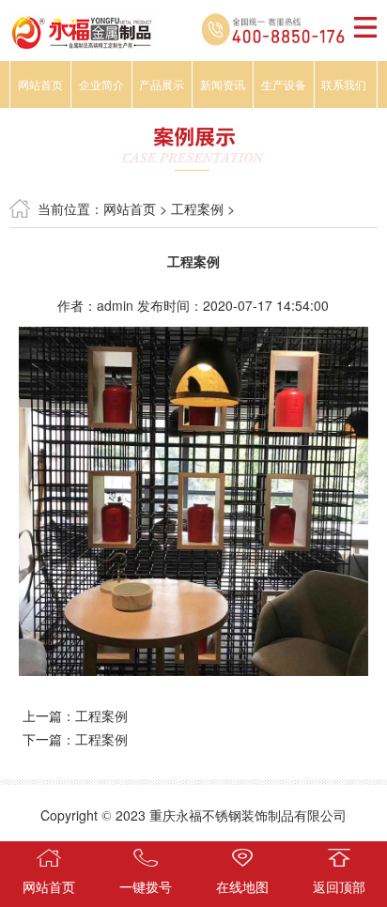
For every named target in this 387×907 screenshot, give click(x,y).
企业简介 (101, 84)
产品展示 (161, 84)
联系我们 (343, 84)
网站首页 (40, 84)
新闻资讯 (222, 84)
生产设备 (283, 84)
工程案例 (197, 208)
